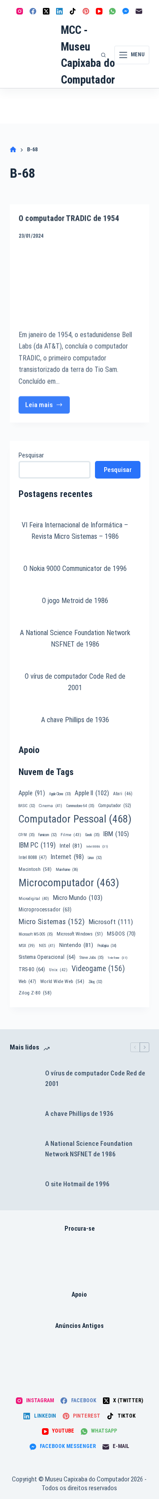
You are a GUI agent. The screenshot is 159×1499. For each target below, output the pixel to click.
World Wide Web (62, 1150)
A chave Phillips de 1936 (75, 889)
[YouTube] (99, 11)
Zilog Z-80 (35, 1162)
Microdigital (34, 1067)
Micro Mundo (77, 1067)
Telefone (117, 1127)
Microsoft (111, 1091)
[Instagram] (19, 11)
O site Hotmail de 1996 (77, 1353)
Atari (122, 962)
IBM (116, 1003)
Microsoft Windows (80, 1103)
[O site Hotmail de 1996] (23, 1353)
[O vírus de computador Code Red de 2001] (23, 1248)
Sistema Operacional (47, 1126)
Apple (32, 961)
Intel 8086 (97, 1015)
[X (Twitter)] (46, 11)
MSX (27, 1114)
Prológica (106, 1115)
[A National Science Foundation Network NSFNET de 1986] (23, 1318)
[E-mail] (139, 11)
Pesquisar (31, 455)
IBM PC (37, 1014)
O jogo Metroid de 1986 (75, 701)
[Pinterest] (86, 11)
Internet (67, 1026)
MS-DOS (121, 1102)
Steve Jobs (91, 1126)
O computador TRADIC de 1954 (69, 214)
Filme (71, 1003)
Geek (92, 1004)
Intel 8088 (33, 1027)
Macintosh (35, 1038)
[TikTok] (72, 11)
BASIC (27, 975)
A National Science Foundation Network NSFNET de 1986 (88, 1318)
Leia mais (47, 403)
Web (27, 1150)
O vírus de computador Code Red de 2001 (95, 1247)
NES (47, 1114)
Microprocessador (45, 1078)
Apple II (92, 962)
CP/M (26, 1004)
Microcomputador (69, 1052)
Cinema (50, 974)
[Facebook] (33, 11)
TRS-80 (32, 1138)
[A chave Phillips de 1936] (23, 1283)
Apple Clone (60, 963)
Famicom (47, 1004)
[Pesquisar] (103, 55)
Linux (95, 1027)
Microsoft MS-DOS (36, 1103)
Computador (114, 974)
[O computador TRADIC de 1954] (80, 280)
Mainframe (67, 1038)
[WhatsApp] (112, 11)
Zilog (95, 1150)
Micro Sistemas (52, 1090)
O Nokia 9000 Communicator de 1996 (75, 646)
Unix (58, 1138)
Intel (71, 1014)
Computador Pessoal (75, 988)
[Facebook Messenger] (125, 11)
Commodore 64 (80, 975)
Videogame (98, 1137)
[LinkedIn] (59, 11)
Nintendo (76, 1114)
